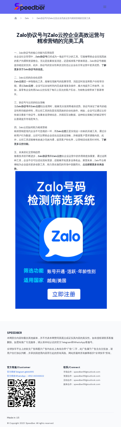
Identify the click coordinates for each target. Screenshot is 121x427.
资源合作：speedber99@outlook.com (81, 376)
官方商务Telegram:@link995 (20, 371)
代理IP (10, 357)
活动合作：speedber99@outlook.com (81, 380)
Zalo (27, 18)
